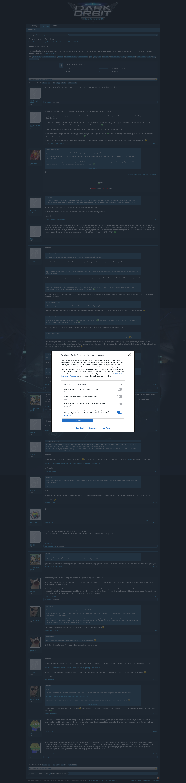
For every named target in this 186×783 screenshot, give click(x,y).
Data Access (93, 428)
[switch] (119, 389)
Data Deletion (80, 428)
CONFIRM (77, 420)
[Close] (130, 355)
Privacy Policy (105, 428)
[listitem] (93, 384)
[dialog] (93, 391)
